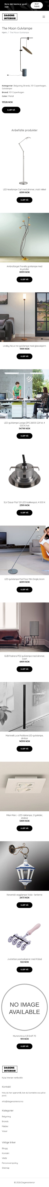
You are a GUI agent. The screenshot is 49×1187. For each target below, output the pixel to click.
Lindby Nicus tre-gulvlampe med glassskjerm (24, 346)
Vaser (4, 1131)
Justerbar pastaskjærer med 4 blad (24, 959)
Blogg (5, 1148)
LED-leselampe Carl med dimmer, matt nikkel (24, 189)
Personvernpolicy (10, 1163)
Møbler (5, 1126)
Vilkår (4, 1158)
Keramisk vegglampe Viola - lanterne (24, 894)
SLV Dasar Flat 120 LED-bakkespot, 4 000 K (24, 502)
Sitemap (5, 1168)
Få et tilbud (36, 5)
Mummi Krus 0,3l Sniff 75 (24, 1036)
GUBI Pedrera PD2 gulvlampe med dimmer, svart (24, 657)
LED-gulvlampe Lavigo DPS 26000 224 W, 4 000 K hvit (24, 424)
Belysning (18, 85)
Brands (26, 85)
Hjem (4, 32)
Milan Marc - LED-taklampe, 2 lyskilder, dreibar (24, 816)
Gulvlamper (7, 88)
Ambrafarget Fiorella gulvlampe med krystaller (24, 267)
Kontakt (5, 1153)
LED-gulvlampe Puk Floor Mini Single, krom (24, 579)
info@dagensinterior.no (12, 1101)
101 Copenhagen (38, 85)
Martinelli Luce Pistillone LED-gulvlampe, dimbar (24, 737)
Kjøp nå (11, 110)
